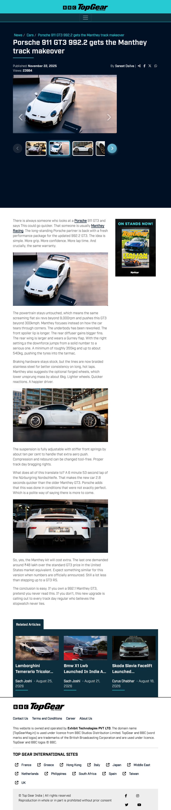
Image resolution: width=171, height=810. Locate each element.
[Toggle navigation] (85, 17)
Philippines (58, 773)
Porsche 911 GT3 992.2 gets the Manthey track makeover (81, 35)
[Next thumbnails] (112, 148)
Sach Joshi (23, 681)
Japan (117, 764)
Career (70, 718)
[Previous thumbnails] (17, 148)
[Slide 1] (36, 148)
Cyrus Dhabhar (123, 681)
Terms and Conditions (47, 718)
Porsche (80, 220)
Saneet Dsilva (124, 65)
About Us (85, 718)
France (26, 764)
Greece (49, 764)
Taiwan (134, 773)
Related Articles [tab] (28, 624)
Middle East (142, 764)
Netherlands (30, 773)
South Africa (87, 773)
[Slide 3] (82, 148)
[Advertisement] (139, 140)
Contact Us (20, 718)
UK (23, 782)
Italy (97, 764)
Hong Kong (73, 764)
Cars (30, 35)
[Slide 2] (59, 148)
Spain (113, 773)
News (18, 35)
